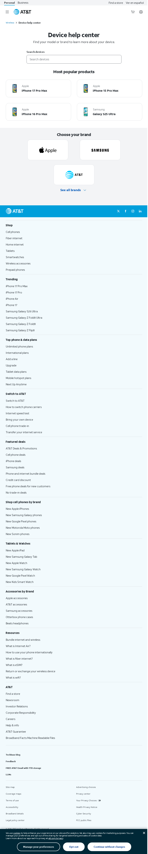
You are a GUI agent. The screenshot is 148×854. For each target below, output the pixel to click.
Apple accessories (17, 598)
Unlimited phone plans (19, 346)
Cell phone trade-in (17, 426)
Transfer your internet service (24, 432)
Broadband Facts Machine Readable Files (30, 738)
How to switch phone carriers (24, 407)
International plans (17, 352)
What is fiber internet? (19, 658)
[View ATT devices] (74, 174)
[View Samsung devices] (100, 150)
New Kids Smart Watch (20, 582)
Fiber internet (14, 238)
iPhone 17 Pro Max (17, 286)
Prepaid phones (15, 269)
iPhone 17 (11, 305)
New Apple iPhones (17, 508)
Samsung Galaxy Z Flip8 (20, 330)
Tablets (10, 251)
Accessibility (12, 807)
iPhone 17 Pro (14, 292)
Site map (10, 787)
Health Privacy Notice (86, 807)
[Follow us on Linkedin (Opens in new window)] (140, 211)
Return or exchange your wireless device (30, 671)
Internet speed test (17, 413)
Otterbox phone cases (19, 617)
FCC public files (83, 820)
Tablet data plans (16, 371)
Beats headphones (17, 623)
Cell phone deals (15, 454)
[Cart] (133, 12)
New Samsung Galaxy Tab (21, 556)
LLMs (8, 774)
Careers (10, 719)
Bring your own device (19, 419)
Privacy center (83, 793)
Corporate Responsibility (21, 712)
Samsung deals (15, 467)
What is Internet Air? (18, 646)
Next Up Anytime (16, 384)
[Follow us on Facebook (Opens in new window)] (125, 211)
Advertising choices (86, 787)
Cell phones (13, 232)
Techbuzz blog (13, 754)
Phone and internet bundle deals (25, 473)
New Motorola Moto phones (23, 527)
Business (23, 2)
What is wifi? (13, 677)
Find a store (116, 2)
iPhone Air (12, 298)
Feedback (11, 761)
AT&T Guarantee (16, 731)
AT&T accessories (16, 604)
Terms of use (12, 800)
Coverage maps (13, 793)
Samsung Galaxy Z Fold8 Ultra (24, 317)
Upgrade (11, 365)
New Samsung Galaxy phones (24, 515)
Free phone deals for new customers (28, 486)
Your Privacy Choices (86, 800)
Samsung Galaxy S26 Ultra (22, 311)
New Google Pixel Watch (20, 575)
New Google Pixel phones (21, 521)
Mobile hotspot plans (18, 378)
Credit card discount (18, 480)
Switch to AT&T (15, 400)
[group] (74, 225)
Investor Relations (17, 706)
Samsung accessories (19, 610)
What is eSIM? (14, 665)
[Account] (141, 12)
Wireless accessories (18, 263)
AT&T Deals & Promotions (21, 448)
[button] (74, 190)
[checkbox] (38, 88)
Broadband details (15, 813)
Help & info (12, 725)
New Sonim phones (17, 534)
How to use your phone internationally (29, 652)
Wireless (10, 23)
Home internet (15, 244)
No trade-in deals (16, 492)
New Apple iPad (15, 550)
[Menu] (7, 12)
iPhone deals (13, 461)
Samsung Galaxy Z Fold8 (21, 324)
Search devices (36, 51)
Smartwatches (15, 257)
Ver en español (135, 2)
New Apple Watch (16, 563)
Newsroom (12, 700)
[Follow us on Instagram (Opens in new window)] (133, 211)
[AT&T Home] (22, 12)
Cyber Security (83, 813)
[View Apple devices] (47, 150)
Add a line (12, 359)
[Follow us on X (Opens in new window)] (118, 211)
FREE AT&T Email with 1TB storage (23, 768)
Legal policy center (15, 820)
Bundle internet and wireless (23, 639)
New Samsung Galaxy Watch (23, 569)
